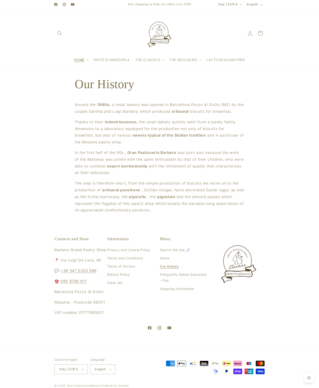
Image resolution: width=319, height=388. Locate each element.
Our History (169, 266)
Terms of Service (121, 266)
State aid (114, 283)
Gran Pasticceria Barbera (83, 385)
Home (164, 258)
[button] (59, 33)
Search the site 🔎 (175, 250)
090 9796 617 (73, 281)
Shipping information (177, 288)
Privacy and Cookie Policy (128, 250)
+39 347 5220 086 (78, 270)
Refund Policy (118, 274)
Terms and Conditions (125, 258)
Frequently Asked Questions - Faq (183, 277)
